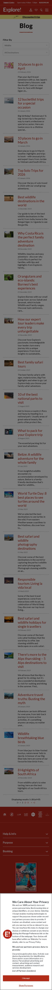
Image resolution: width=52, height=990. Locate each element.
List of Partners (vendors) (24, 971)
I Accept (26, 978)
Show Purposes (26, 985)
